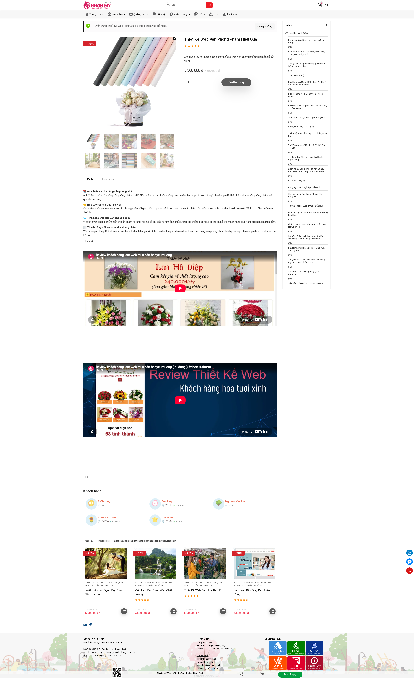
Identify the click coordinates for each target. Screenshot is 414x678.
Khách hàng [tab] (108, 179)
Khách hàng (181, 14)
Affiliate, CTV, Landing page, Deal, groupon (304, 272)
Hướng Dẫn (202, 649)
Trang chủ (95, 14)
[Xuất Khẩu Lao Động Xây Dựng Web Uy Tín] (106, 563)
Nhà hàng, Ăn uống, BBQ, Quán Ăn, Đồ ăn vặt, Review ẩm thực (307, 83)
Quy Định (201, 668)
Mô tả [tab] (90, 179)
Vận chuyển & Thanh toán (209, 665)
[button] (174, 38)
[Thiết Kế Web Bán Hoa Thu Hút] (205, 563)
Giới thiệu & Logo (91, 642)
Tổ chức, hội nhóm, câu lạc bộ (303, 283)
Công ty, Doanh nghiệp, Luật (302, 187)
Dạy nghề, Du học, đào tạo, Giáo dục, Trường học (306, 249)
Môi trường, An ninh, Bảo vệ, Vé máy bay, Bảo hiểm (308, 213)
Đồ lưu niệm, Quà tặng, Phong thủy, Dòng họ (306, 195)
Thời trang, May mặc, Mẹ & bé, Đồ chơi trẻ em (307, 146)
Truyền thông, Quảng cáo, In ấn (303, 205)
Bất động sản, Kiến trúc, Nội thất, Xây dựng (306, 41)
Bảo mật (201, 662)
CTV (115, 655)
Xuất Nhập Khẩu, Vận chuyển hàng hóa (306, 117)
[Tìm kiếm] (209, 5)
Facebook (107, 642)
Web (96, 655)
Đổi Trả (209, 662)
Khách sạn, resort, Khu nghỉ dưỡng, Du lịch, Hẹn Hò (307, 225)
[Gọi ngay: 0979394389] (409, 570)
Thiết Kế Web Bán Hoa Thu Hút (203, 590)
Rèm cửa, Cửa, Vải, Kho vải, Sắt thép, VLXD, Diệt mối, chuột (306, 53)
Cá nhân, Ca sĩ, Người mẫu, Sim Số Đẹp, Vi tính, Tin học (307, 106)
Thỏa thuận (226, 649)
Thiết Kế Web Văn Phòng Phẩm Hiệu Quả (180, 673)
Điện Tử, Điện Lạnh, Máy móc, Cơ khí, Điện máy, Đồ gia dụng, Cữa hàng (306, 237)
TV (90, 655)
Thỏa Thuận (212, 668)
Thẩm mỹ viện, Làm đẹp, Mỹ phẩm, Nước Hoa (308, 134)
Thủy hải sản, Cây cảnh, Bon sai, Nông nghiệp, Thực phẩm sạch (306, 261)
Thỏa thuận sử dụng (206, 659)
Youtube (118, 642)
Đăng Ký (211, 645)
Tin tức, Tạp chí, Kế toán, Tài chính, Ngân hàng (305, 158)
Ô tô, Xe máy (294, 180)
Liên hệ (161, 14)
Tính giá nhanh (295, 75)
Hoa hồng (214, 649)
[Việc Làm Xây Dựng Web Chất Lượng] (155, 563)
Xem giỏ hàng (264, 26)
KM (120, 655)
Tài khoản (232, 14)
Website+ (117, 14)
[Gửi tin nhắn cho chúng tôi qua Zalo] (409, 551)
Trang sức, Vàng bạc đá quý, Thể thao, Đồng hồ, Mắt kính (307, 64)
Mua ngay (290, 674)
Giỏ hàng (238, 82)
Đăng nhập (221, 645)
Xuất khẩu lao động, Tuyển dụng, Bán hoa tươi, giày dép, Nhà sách (145, 541)
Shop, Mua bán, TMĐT (299, 126)
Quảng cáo (139, 14)
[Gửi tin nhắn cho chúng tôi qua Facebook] (409, 561)
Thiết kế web (104, 541)
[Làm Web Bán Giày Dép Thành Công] (254, 563)
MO (200, 14)
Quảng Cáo (105, 655)
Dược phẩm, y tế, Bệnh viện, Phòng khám (305, 95)
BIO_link (201, 645)
